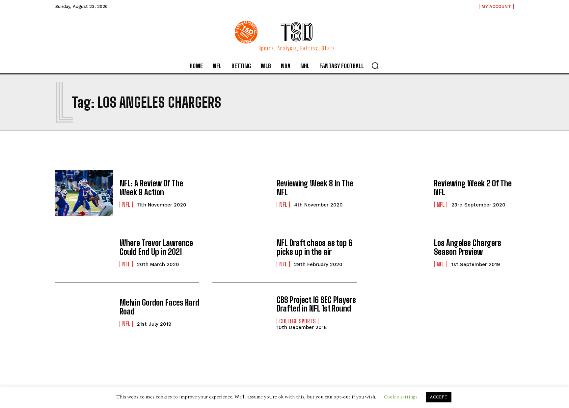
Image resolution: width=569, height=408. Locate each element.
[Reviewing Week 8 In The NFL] (241, 193)
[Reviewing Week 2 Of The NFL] (398, 193)
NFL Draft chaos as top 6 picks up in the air (314, 247)
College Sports (297, 321)
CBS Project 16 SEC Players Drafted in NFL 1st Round (316, 304)
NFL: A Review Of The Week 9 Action (151, 187)
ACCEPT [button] (438, 397)
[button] (375, 65)
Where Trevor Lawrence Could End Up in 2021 (156, 247)
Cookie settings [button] (401, 397)
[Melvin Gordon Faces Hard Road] (84, 312)
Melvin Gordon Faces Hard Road (159, 307)
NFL (126, 204)
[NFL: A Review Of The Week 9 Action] (84, 193)
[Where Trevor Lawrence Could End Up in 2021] (84, 253)
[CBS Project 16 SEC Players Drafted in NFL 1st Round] (241, 312)
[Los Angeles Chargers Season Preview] (398, 253)
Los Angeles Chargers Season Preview (467, 247)
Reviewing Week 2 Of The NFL (473, 187)
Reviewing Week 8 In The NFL (315, 187)
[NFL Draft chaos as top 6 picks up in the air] (241, 253)
